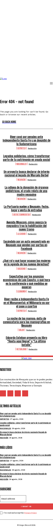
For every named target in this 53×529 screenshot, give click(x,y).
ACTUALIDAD (21, 349)
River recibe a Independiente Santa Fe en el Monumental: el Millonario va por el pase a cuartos (27, 302)
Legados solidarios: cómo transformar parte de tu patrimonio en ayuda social (26, 157)
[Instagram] (10, 393)
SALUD (21, 330)
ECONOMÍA (21, 291)
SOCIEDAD (21, 268)
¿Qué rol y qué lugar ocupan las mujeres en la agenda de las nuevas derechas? (26, 262)
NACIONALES (21, 164)
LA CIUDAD (21, 233)
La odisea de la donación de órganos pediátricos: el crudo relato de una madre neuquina (26, 191)
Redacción (32, 148)
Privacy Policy (30, 513)
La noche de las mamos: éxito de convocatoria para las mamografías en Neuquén (26, 322)
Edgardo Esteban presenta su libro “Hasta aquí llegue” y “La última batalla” (26, 341)
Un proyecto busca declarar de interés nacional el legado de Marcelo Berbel (26, 173)
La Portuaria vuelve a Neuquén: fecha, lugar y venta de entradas (26, 208)
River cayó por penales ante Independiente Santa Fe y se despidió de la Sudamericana (26, 140)
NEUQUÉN (21, 179)
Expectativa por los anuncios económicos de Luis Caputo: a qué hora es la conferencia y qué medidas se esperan (26, 282)
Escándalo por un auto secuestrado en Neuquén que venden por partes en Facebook (27, 245)
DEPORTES (21, 148)
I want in (26, 506)
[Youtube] (25, 393)
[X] (18, 393)
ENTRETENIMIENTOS (21, 214)
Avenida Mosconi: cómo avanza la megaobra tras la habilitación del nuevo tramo (26, 225)
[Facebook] (3, 393)
